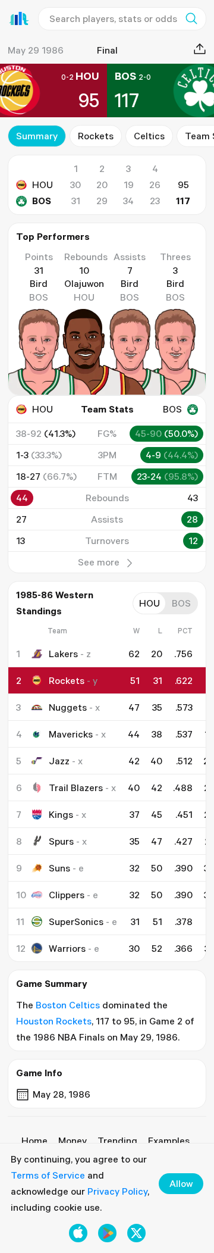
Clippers (66, 894)
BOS (41, 200)
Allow (181, 1183)
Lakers (63, 653)
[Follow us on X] (136, 1233)
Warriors (67, 948)
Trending (117, 1140)
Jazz (59, 760)
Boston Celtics (68, 1004)
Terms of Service (48, 1175)
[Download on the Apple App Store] (78, 1233)
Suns (59, 867)
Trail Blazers (76, 787)
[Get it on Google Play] (107, 1233)
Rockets (96, 135)
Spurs (61, 841)
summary (37, 135)
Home (34, 1140)
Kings (61, 814)
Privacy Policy (117, 1191)
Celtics (149, 135)
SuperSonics (76, 921)
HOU (42, 184)
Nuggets (68, 707)
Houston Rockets (54, 1020)
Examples (169, 1140)
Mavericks (71, 733)
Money (72, 1140)
